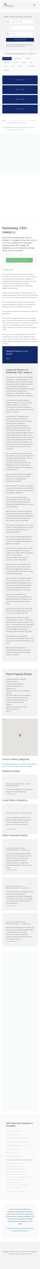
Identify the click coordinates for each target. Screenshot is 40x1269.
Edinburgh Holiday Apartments (16, 1138)
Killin (8, 358)
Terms (14, 1228)
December (17, 58)
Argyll (8, 1214)
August (20, 66)
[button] (20, 735)
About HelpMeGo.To (22, 1231)
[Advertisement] (20, 153)
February (7, 62)
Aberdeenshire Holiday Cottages (18, 1185)
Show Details (10, 794)
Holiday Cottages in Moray (16, 1179)
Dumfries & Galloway (24, 1216)
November (7, 58)
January (27, 58)
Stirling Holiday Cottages (14, 1166)
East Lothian (29, 1214)
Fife (33, 1216)
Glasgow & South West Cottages (17, 1142)
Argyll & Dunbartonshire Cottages (17, 1145)
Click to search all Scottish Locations (15, 46)
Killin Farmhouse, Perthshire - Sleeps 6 (18, 923)
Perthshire (11, 1219)
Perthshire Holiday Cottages (16, 123)
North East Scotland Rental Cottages (18, 1177)
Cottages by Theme (12, 1134)
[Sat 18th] (20, 99)
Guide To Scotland (14, 1209)
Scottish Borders (11, 1216)
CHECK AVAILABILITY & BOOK (19, 260)
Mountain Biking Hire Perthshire (18, 785)
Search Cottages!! (20, 39)
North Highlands (21, 1211)
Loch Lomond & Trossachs (14, 1163)
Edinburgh (29, 1219)
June (5, 66)
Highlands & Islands (12, 1156)
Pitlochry (5, 307)
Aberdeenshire (25, 1209)
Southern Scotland (12, 1149)
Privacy (9, 1228)
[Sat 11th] (20, 89)
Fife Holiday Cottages (13, 1187)
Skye (22, 1214)
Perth (30, 304)
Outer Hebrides (20, 1219)
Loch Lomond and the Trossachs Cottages (17, 766)
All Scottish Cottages (13, 1131)
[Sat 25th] (20, 109)
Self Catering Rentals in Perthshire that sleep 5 (18, 127)
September (30, 66)
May (31, 62)
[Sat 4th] (20, 80)
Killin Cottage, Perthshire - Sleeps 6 (18, 887)
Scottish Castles (13, 1221)
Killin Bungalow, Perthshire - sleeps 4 (18, 849)
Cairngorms (10, 465)
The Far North (10, 1152)
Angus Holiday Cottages (14, 1171)
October (6, 70)
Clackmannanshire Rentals (16, 1169)
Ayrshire (29, 1211)
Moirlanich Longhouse (19, 813)
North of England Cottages (15, 1191)
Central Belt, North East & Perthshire (19, 1160)
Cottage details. (11, 870)
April (24, 62)
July (12, 66)
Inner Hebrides (15, 1214)
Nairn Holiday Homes (14, 1182)
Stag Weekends (24, 1221)
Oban (25, 433)
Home (4, 120)
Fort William (21, 430)
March (16, 62)
